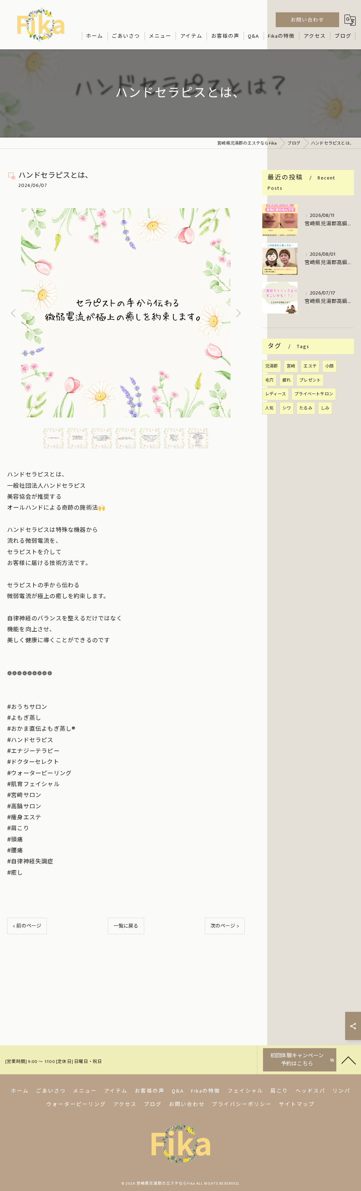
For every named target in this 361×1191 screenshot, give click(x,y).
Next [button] (238, 313)
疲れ (286, 380)
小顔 (329, 366)
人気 (269, 408)
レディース (275, 393)
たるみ (305, 408)
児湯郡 (271, 366)
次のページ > (224, 926)
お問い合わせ (307, 20)
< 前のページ (27, 926)
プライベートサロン (313, 393)
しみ (325, 408)
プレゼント (310, 380)
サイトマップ (297, 1104)
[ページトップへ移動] (349, 1060)
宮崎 (291, 366)
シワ (286, 408)
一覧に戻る (126, 926)
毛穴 (269, 380)
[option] (126, 313)
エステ (310, 366)
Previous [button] (14, 313)
